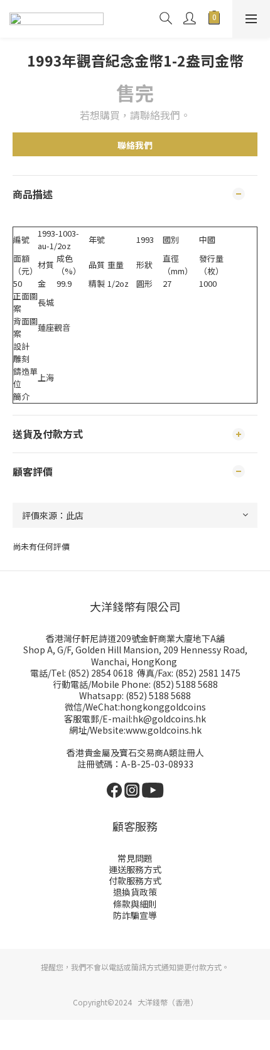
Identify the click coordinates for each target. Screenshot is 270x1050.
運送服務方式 (135, 869)
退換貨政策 (135, 892)
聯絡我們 (135, 145)
